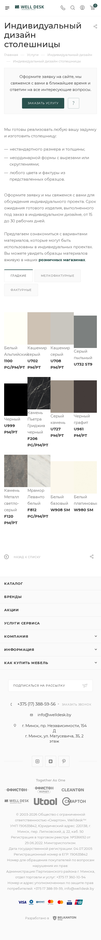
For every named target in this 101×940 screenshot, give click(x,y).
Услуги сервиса (22, 623)
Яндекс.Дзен (50, 761)
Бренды (13, 597)
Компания (16, 636)
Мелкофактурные (57, 275)
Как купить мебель (26, 663)
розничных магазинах (62, 259)
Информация (19, 649)
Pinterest (63, 761)
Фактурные (21, 290)
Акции (11, 610)
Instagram (37, 761)
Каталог (13, 583)
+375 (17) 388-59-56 (36, 704)
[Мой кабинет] (82, 8)
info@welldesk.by (54, 714)
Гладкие (18, 275)
